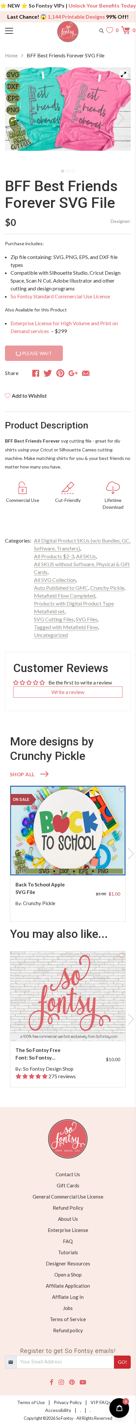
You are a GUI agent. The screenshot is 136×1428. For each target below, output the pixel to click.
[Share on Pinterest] (60, 373)
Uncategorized (51, 635)
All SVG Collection (55, 580)
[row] (68, 853)
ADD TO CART (99, 862)
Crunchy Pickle (107, 588)
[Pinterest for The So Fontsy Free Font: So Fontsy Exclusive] (71, 1027)
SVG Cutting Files (54, 619)
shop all (22, 774)
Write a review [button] (67, 692)
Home (11, 55)
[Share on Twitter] (47, 373)
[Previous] (18, 116)
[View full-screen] (123, 74)
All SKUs (86, 556)
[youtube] (83, 1382)
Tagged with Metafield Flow (66, 627)
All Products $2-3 (54, 556)
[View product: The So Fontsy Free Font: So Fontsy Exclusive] (67, 996)
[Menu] (21, 30)
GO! (122, 1362)
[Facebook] (51, 1382)
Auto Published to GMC (61, 588)
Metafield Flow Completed (64, 595)
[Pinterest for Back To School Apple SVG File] (71, 862)
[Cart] (126, 30)
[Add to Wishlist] (121, 789)
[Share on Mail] (86, 373)
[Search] (101, 30)
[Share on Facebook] (35, 373)
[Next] (117, 116)
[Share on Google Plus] (73, 373)
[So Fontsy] (68, 31)
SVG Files (86, 619)
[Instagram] (61, 1382)
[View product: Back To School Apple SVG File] (67, 830)
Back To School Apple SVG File (40, 888)
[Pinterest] (71, 1382)
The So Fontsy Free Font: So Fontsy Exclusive (38, 1054)
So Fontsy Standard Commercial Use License (60, 296)
